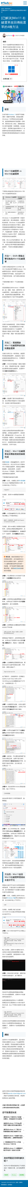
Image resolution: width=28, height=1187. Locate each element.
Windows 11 (12, 114)
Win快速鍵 (22, 480)
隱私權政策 (4, 1184)
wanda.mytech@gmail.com (17, 1093)
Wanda (10, 35)
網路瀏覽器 (21, 1175)
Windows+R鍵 (11, 898)
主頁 (2, 8)
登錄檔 (7, 462)
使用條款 (10, 1184)
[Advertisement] (14, 151)
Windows (7, 8)
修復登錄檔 (17, 568)
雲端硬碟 (6, 1175)
